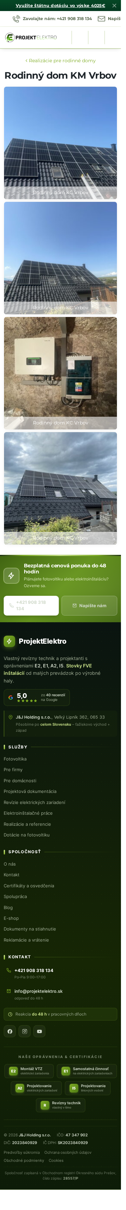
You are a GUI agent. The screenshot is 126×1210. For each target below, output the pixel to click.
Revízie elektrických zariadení (34, 802)
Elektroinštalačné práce (28, 813)
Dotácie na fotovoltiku (27, 834)
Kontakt (11, 874)
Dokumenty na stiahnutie (30, 929)
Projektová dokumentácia (30, 791)
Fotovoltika (15, 758)
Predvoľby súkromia (22, 1152)
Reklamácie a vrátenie (26, 940)
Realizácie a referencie (27, 824)
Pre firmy (13, 769)
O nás (10, 864)
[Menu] (113, 37)
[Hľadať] (80, 37)
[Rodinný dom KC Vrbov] (60, 143)
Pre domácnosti (20, 780)
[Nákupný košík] (96, 37)
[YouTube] (39, 1031)
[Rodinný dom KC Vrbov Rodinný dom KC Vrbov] (60, 373)
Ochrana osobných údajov (67, 1152)
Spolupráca (15, 896)
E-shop (11, 918)
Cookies (56, 1160)
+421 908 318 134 (31, 605)
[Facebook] (10, 1031)
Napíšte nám (93, 605)
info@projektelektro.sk (38, 991)
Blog (8, 907)
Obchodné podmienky (24, 1160)
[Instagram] (24, 1031)
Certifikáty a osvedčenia (29, 885)
